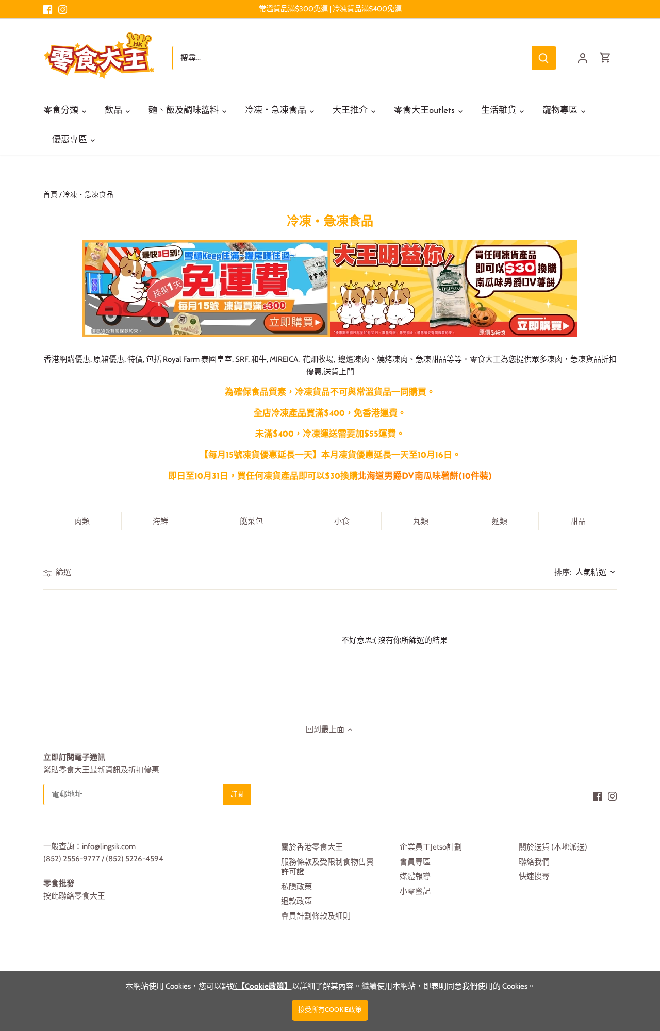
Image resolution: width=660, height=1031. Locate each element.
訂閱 (601, 949)
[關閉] (625, 875)
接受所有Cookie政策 (330, 1009)
